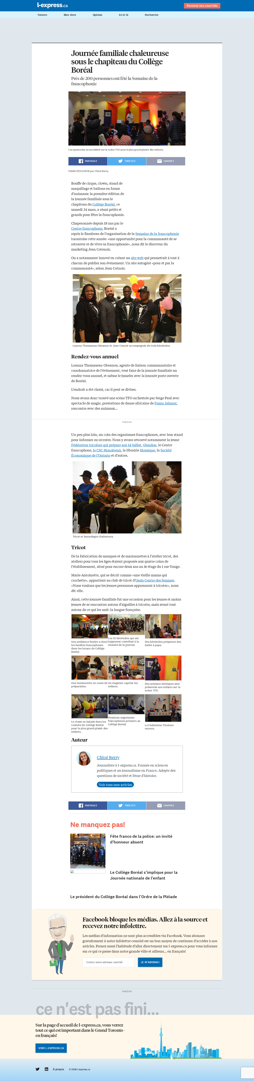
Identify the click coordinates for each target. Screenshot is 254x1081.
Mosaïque (147, 450)
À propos (58, 1069)
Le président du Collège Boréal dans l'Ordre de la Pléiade (123, 896)
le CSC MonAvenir (107, 450)
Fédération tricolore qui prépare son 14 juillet (106, 444)
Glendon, (150, 444)
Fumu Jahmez (166, 403)
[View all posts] (115, 784)
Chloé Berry (108, 757)
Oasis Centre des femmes (154, 580)
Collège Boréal (103, 204)
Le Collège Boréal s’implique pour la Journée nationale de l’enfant (144, 875)
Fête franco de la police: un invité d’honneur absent (141, 839)
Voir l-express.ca (51, 1048)
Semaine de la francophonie (157, 233)
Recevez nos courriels (202, 6)
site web (137, 257)
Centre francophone (86, 228)
